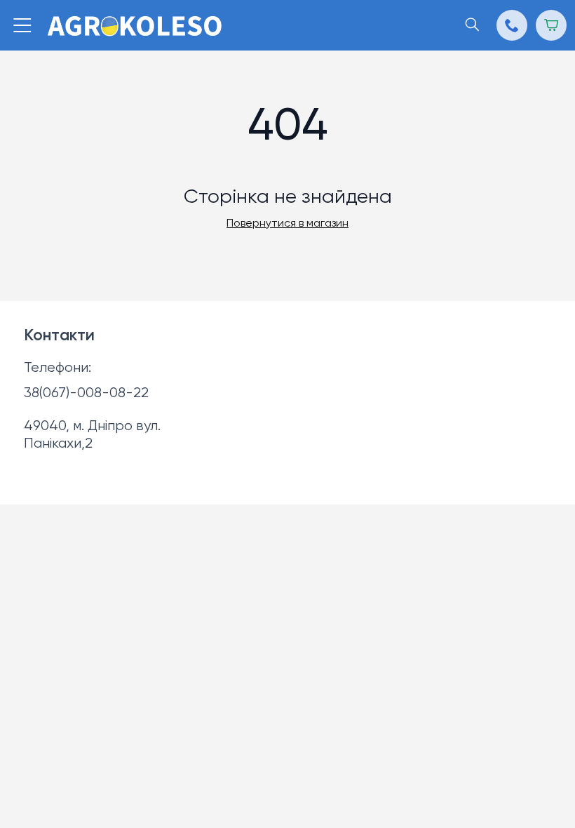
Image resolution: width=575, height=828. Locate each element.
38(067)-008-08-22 (86, 393)
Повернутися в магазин (287, 223)
